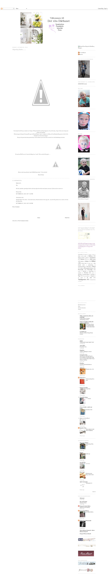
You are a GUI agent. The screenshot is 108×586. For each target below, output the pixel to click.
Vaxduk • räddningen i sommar (86, 351)
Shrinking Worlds (83, 502)
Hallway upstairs (81, 257)
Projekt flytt (88, 388)
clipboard (82, 368)
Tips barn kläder (86, 276)
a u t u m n (88, 463)
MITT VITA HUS (84, 482)
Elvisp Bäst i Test (83, 346)
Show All (94, 491)
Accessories (80, 254)
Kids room (93, 259)
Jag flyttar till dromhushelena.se (86, 364)
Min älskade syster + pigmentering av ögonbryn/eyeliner (87, 265)
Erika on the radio (82, 256)
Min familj (89, 266)
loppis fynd (90, 263)
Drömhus (82, 363)
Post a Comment (15, 206)
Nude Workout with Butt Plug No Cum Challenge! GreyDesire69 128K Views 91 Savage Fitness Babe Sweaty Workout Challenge (87, 357)
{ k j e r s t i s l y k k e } (85, 418)
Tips (79, 276)
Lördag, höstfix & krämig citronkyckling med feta (85, 319)
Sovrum (86, 273)
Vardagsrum (82, 279)
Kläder (87, 261)
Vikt (80, 281)
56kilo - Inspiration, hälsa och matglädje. (86, 316)
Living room (83, 263)
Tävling (79, 274)
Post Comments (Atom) (23, 220)
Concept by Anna (83, 354)
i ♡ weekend (88, 398)
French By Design (84, 397)
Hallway (91, 256)
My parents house (88, 268)
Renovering (91, 271)
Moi (81, 268)
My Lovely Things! (84, 442)
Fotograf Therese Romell (85, 533)
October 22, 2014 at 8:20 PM (24, 203)
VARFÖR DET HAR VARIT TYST (87, 342)
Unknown (81, 54)
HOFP (81, 341)
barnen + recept (91, 254)
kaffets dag (88, 453)
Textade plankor (86, 274)
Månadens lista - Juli (90, 369)
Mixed (94, 266)
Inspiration (93, 257)
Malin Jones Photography (85, 520)
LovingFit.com (83, 331)
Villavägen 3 (82, 377)
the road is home (83, 501)
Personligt (89, 269)
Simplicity (82, 350)
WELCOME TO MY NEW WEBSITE (90, 430)
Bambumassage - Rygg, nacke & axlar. (90, 474)
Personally (80, 269)
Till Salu (92, 274)
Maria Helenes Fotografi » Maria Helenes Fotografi (87, 530)
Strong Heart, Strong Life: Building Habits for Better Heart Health (90, 325)
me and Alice (83, 462)
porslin (79, 271)
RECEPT (84, 271)
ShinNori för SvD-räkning (85, 507)
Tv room (80, 277)
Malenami (82, 498)
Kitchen (82, 261)
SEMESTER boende (82, 84)
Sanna (17, 183)
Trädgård (92, 276)
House (87, 257)
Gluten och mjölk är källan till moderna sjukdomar (86, 322)
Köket (94, 261)
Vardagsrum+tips (93, 279)
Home (38, 217)
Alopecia (85, 254)
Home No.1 (82, 472)
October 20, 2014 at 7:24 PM (24, 194)
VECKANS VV (89, 483)
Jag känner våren (89, 409)
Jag (87, 259)
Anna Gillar (82, 345)
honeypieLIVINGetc (84, 510)
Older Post (67, 217)
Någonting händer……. (19, 49)
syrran (93, 272)
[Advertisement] (54, 3)
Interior (82, 259)
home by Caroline (84, 387)
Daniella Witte (83, 428)
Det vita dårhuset (82, 52)
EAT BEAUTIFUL (89, 512)
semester (79, 272)
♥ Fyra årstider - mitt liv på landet (86, 407)
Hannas (81, 452)
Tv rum (89, 277)
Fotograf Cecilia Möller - (85, 506)
